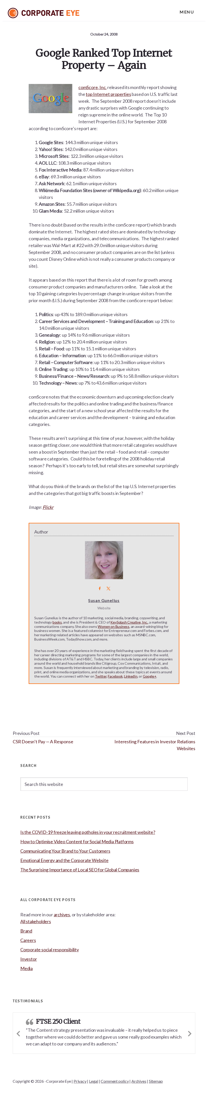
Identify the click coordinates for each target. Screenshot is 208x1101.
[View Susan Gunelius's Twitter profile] (108, 589)
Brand (26, 931)
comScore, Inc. (92, 87)
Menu (187, 11)
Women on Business (113, 626)
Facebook (115, 676)
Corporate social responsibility (49, 949)
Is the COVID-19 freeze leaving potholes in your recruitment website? (87, 832)
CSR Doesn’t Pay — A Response (43, 741)
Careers (28, 940)
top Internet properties (108, 94)
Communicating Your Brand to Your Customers (65, 851)
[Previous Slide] (18, 1033)
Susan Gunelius (103, 600)
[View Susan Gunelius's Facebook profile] (100, 589)
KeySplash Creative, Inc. (129, 622)
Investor (28, 959)
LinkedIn (130, 676)
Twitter (101, 676)
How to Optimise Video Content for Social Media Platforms (77, 841)
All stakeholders (35, 921)
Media (26, 968)
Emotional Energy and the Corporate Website (64, 860)
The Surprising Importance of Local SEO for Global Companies (79, 869)
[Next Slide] (190, 1033)
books (57, 622)
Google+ (150, 676)
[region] (104, 1080)
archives (62, 914)
